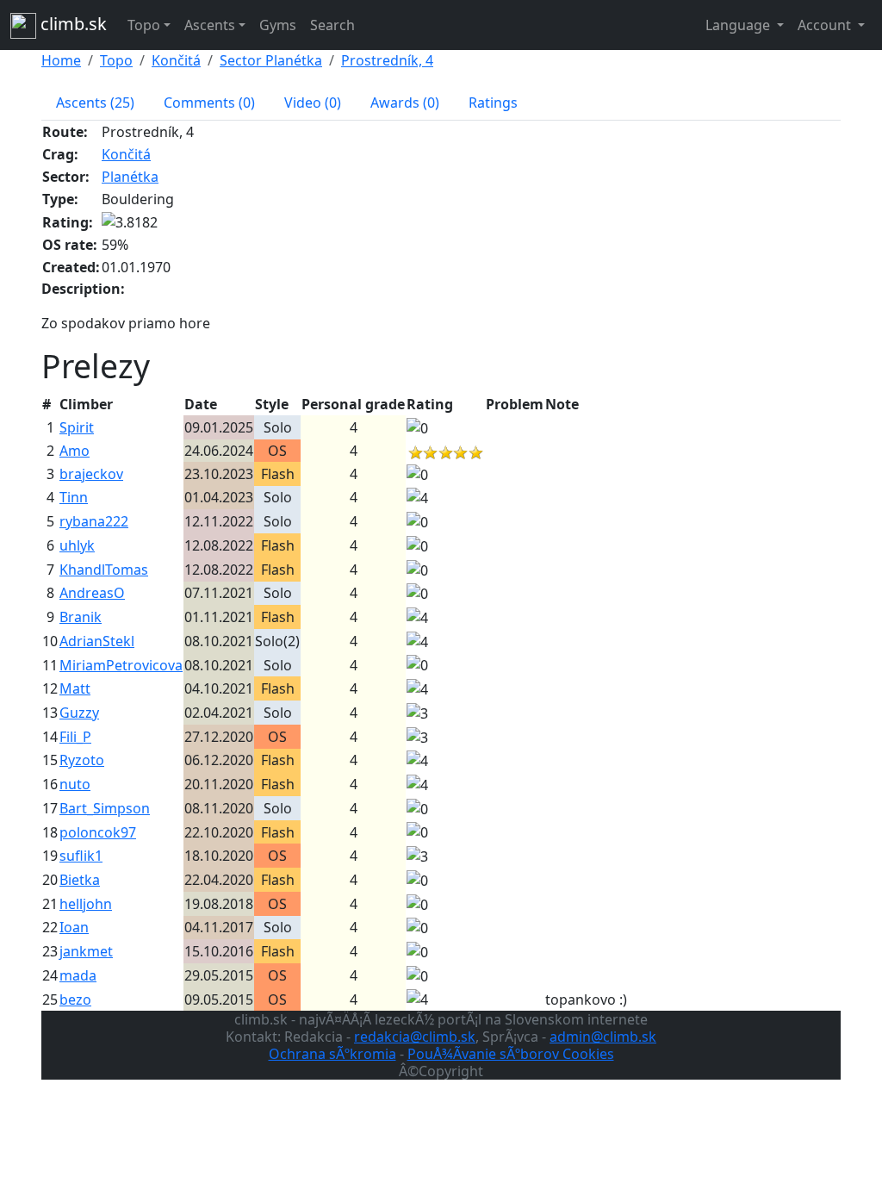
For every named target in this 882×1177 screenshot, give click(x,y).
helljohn (85, 903)
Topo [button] (143, 25)
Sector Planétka (271, 60)
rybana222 (93, 521)
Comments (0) (209, 102)
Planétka (130, 176)
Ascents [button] (209, 25)
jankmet (86, 951)
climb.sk (71, 23)
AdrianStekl (96, 641)
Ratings (493, 102)
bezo (75, 999)
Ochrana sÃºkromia (332, 1053)
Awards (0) (404, 102)
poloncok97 (97, 832)
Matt (74, 688)
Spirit (76, 427)
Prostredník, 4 (387, 60)
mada (77, 975)
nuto (74, 784)
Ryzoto (81, 759)
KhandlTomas (103, 569)
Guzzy (79, 712)
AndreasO (92, 592)
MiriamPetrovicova (121, 665)
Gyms (277, 25)
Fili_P (75, 736)
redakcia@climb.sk (414, 1036)
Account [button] (826, 25)
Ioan (74, 927)
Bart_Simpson (104, 808)
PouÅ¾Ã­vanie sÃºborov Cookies (510, 1053)
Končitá (176, 60)
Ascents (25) (95, 102)
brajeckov (91, 473)
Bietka (79, 879)
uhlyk (77, 545)
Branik (80, 616)
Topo (116, 60)
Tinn (73, 497)
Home (61, 60)
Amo (74, 450)
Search (332, 25)
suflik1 (80, 855)
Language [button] (739, 25)
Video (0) (312, 102)
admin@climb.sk (603, 1036)
